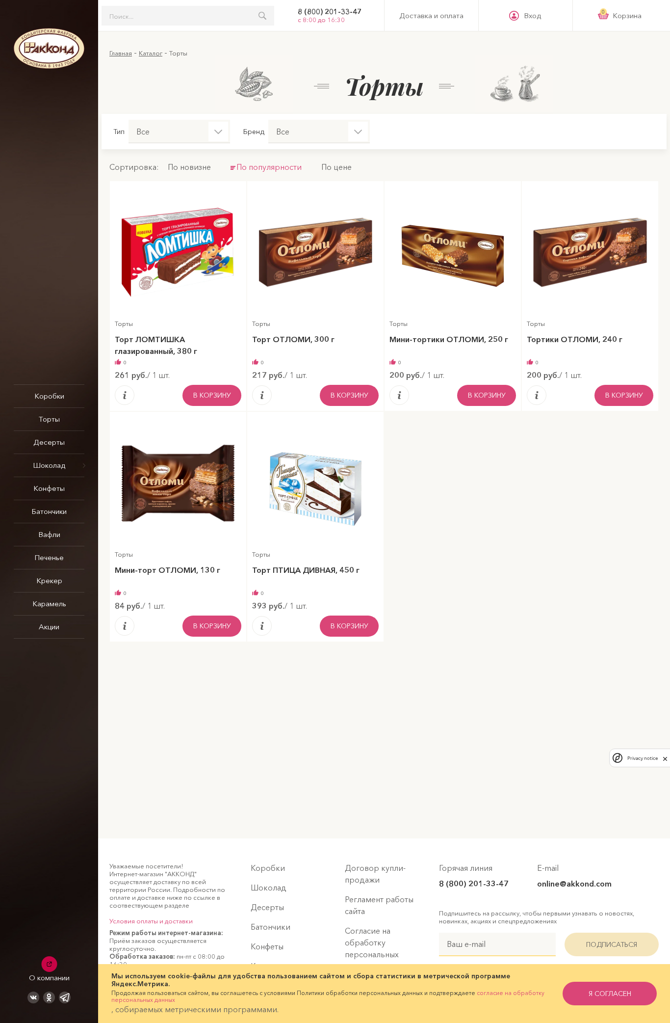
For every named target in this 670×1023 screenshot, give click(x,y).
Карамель (49, 603)
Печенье (49, 557)
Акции (49, 626)
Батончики (49, 511)
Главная (120, 53)
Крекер (49, 580)
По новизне (189, 167)
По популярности (269, 167)
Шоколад (49, 465)
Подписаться (611, 944)
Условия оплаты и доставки (151, 921)
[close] (665, 758)
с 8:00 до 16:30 (321, 20)
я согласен (610, 993)
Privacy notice (642, 758)
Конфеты (49, 488)
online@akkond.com (574, 883)
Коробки (49, 396)
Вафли (49, 534)
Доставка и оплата (431, 16)
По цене (336, 167)
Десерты (49, 442)
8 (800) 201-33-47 (329, 12)
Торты (49, 419)
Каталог (150, 53)
